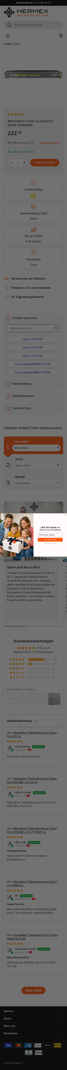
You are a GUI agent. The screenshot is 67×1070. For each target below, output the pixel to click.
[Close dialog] (65, 515)
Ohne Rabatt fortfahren (50, 543)
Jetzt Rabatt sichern (50, 540)
